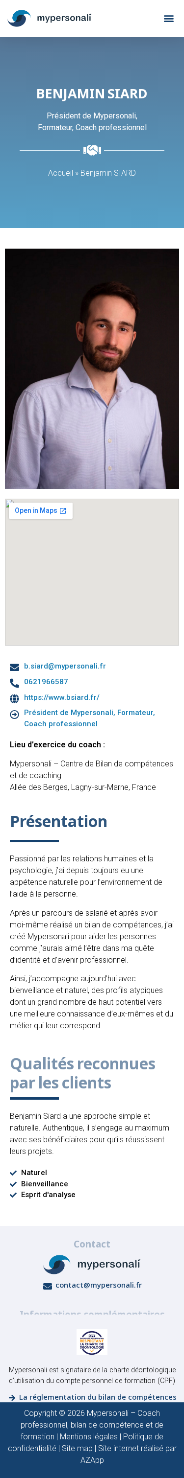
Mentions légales (89, 1436)
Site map (77, 1448)
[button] (168, 18)
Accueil (60, 173)
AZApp (92, 1460)
